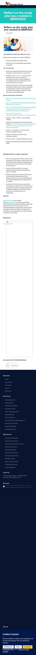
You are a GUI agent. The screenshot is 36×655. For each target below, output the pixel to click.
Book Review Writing (10, 450)
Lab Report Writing (10, 458)
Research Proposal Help (11, 423)
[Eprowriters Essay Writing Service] (14, 4)
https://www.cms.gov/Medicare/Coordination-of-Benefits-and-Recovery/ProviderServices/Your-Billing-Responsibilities (21, 125)
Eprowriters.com (8, 200)
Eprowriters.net (10, 202)
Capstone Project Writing (11, 441)
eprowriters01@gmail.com (13, 477)
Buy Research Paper (10, 408)
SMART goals (19, 75)
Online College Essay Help (12, 411)
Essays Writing (9, 403)
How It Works (8, 382)
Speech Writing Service (11, 447)
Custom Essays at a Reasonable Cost (15, 420)
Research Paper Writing (11, 405)
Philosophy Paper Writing (11, 455)
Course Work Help (10, 417)
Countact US (8, 391)
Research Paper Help (10, 426)
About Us (7, 388)
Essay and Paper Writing (11, 461)
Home (6, 379)
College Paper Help (10, 400)
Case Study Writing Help (11, 438)
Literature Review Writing (11, 452)
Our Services (8, 385)
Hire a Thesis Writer (10, 467)
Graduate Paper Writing (11, 464)
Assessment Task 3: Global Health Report (14, 360)
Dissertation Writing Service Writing (14, 444)
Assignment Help (9, 414)
